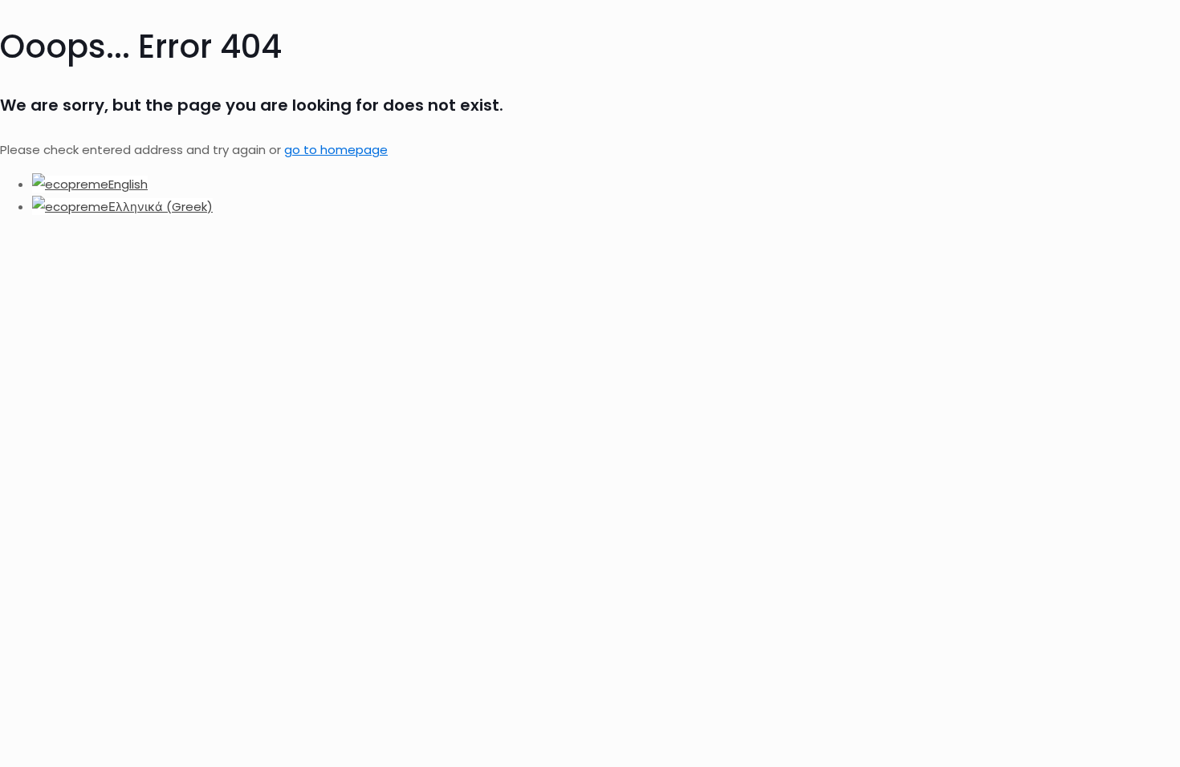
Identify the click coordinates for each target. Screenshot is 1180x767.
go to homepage (336, 149)
